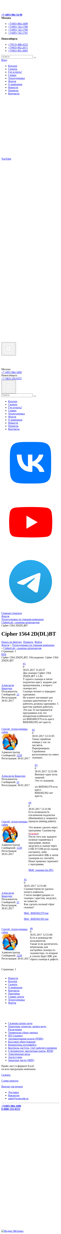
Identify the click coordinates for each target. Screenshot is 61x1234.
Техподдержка (16, 78)
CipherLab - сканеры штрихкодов (22, 648)
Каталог (12, 65)
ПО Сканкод (15, 1035)
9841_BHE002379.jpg (36, 913)
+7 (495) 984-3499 (11, 372)
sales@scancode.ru (18, 1098)
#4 (29, 802)
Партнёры (14, 993)
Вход (4, 60)
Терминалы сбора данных (23, 1032)
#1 (24, 663)
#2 (33, 729)
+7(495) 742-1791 (18, 32)
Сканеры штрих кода (20, 1023)
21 (18, 694)
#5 (25, 879)
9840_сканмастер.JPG (41, 870)
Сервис (12, 75)
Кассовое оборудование (22, 1041)
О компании (15, 84)
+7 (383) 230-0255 (11, 378)
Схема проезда (9, 1080)
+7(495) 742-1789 (18, 26)
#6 (31, 928)
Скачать (12, 68)
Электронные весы (19, 1054)
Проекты (13, 90)
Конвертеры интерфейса (22, 1044)
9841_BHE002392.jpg (36, 918)
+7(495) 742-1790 (18, 29)
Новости (13, 87)
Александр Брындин (8, 687)
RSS (3, 654)
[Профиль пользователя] (10, 749)
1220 (19, 755)
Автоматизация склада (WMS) (25, 1038)
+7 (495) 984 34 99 (11, 14)
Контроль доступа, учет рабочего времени (32, 1047)
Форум (12, 81)
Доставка (13, 1092)
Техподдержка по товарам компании (33, 645)
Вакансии (13, 1095)
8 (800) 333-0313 (10, 1109)
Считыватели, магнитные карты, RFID (30, 1051)
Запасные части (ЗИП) (21, 1060)
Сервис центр (16, 996)
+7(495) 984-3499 (18, 23)
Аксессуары (15, 1057)
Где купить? (15, 72)
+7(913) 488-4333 (18, 44)
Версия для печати (12, 1086)
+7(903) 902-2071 (18, 47)
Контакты (13, 93)
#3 (36, 765)
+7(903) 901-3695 (18, 50)
